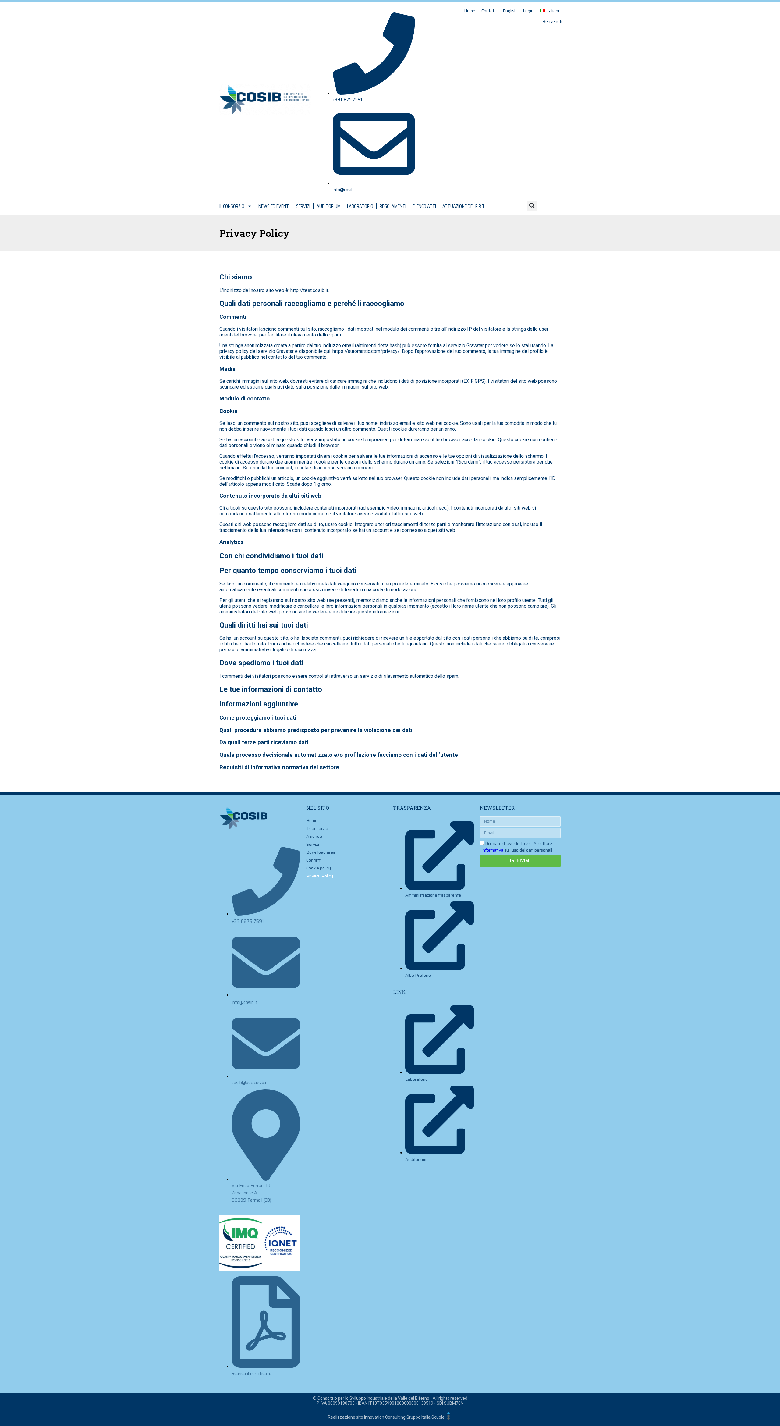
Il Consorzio (231, 206)
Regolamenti (393, 206)
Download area (320, 852)
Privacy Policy (319, 876)
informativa (492, 850)
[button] (532, 206)
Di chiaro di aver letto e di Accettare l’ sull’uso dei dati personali (516, 846)
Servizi (303, 206)
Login (528, 11)
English (510, 11)
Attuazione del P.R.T (463, 206)
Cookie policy (318, 868)
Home (469, 11)
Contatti (489, 11)
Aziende (314, 836)
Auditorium (329, 206)
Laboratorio (360, 206)
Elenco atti (424, 206)
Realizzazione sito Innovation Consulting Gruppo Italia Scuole (386, 1417)
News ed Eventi (274, 206)
